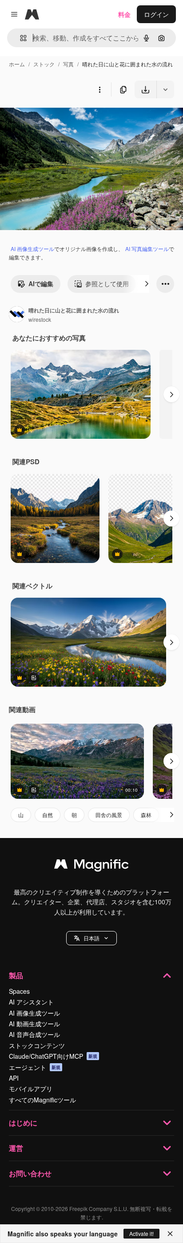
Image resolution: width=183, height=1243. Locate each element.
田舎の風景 (108, 814)
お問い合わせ (30, 1173)
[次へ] (147, 284)
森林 (146, 814)
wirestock (39, 319)
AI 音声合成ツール (34, 1034)
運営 (16, 1148)
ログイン (156, 14)
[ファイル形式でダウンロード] (165, 89)
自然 (47, 814)
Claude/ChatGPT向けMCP (53, 1056)
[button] (91, 938)
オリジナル (61, 119)
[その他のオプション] (99, 89)
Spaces (19, 991)
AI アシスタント (31, 1001)
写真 (68, 64)
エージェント (34, 1067)
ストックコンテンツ (37, 1045)
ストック (44, 64)
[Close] (170, 1233)
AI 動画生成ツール (34, 1023)
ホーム (17, 64)
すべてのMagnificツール (42, 1099)
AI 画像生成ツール (32, 248)
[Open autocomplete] (20, 38)
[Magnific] (91, 866)
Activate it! (141, 1233)
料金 (124, 14)
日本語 (91, 938)
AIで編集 (40, 283)
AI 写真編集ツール (147, 248)
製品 (16, 975)
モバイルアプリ (30, 1088)
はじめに (23, 1122)
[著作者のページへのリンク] (17, 315)
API (14, 1077)
